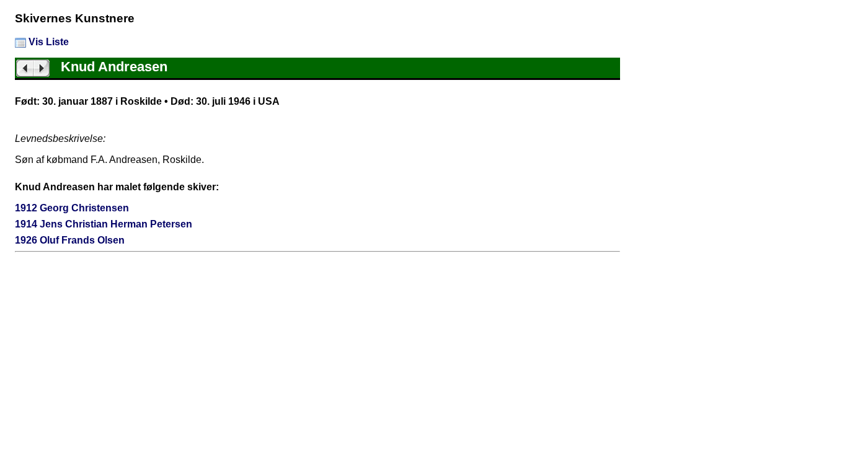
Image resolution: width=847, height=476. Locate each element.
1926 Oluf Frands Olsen (70, 240)
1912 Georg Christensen (72, 208)
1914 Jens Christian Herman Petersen (103, 224)
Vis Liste (47, 42)
